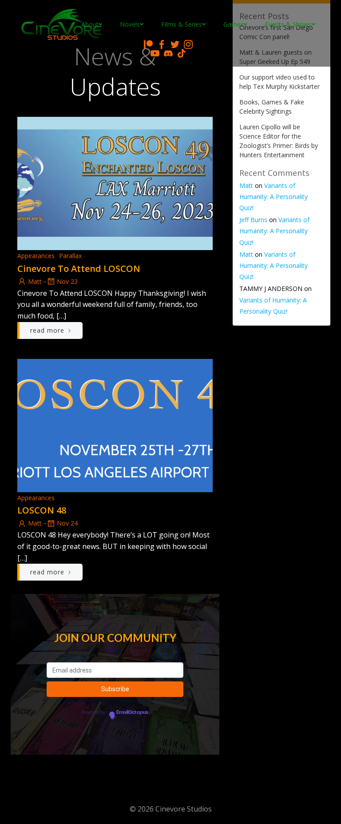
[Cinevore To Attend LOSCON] (115, 182)
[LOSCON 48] (115, 425)
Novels (130, 24)
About (90, 24)
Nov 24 (67, 523)
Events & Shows (288, 24)
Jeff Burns (253, 219)
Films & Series (181, 24)
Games (233, 24)
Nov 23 (67, 281)
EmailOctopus (132, 712)
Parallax (70, 255)
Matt (35, 281)
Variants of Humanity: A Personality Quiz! (273, 196)
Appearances (36, 255)
